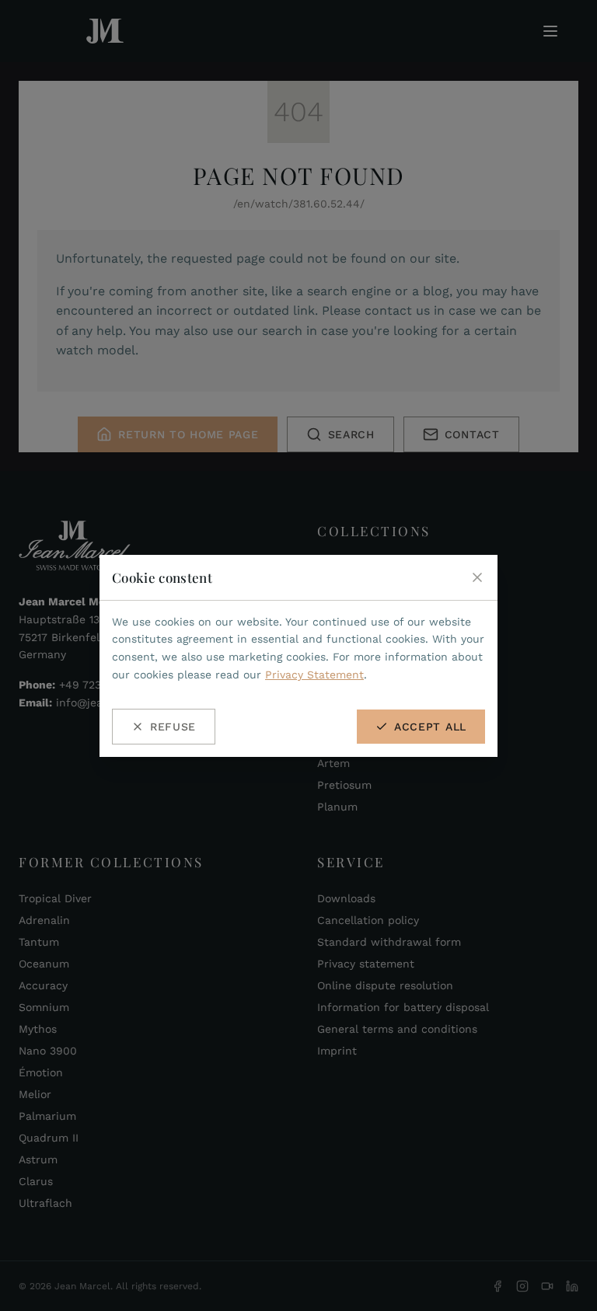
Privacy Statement (314, 674)
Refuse (173, 726)
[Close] (477, 577)
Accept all (430, 726)
